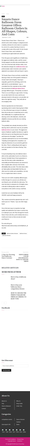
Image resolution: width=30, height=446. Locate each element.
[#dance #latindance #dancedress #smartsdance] (15, 386)
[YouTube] (14, 430)
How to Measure (6, 406)
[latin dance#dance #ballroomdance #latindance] (15, 380)
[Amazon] (21, 430)
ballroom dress (23, 233)
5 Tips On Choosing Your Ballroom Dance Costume (8, 256)
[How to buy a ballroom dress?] (6, 279)
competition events (7, 419)
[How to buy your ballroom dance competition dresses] (6, 287)
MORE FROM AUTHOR (11, 272)
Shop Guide (19, 403)
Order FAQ (19, 406)
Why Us (18, 401)
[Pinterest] (17, 430)
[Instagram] (10, 430)
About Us (4, 401)
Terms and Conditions (10, 439)
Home (3, 13)
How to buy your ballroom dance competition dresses (17, 287)
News (7, 13)
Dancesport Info (6, 424)
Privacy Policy (20, 439)
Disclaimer (19, 441)
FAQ (3, 403)
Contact (4, 408)
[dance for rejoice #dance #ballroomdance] (15, 383)
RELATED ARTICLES (10, 268)
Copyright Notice (12, 441)
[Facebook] (3, 430)
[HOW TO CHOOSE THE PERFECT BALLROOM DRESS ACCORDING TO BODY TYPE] (6, 295)
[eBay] (24, 430)
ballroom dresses (6, 235)
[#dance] (15, 388)
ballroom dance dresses (12, 233)
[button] (27, 2)
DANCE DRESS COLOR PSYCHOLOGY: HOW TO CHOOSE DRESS (22, 258)
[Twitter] (7, 430)
